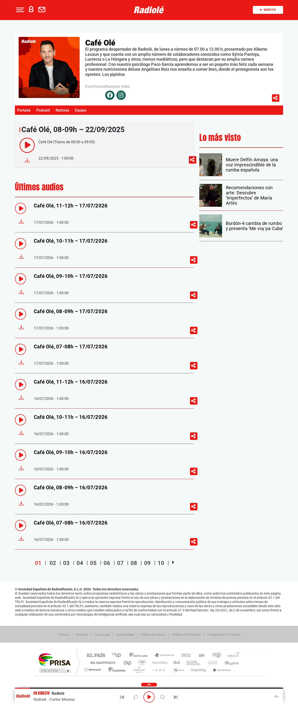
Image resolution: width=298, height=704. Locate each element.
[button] (19, 10)
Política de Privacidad (186, 634)
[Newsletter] (42, 10)
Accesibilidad (125, 634)
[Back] (122, 697)
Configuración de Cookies (223, 634)
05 (93, 563)
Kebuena (227, 662)
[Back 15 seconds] (135, 697)
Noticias (62, 110)
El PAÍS (96, 655)
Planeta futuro (211, 662)
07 (120, 563)
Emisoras (82, 634)
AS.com (199, 655)
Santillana (140, 655)
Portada (23, 110)
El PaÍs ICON (158, 669)
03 (66, 563)
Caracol (232, 655)
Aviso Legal (102, 634)
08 (134, 563)
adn (214, 655)
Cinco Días (159, 662)
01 (38, 563)
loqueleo (198, 669)
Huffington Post (102, 662)
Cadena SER (185, 655)
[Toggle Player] (276, 696)
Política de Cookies (153, 634)
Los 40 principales (118, 655)
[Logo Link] (149, 10)
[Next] (175, 697)
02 (53, 563)
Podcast (43, 110)
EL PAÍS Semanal (194, 662)
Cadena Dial (177, 662)
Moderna (116, 669)
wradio (141, 662)
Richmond (93, 669)
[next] (173, 562)
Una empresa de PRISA (54, 659)
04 (80, 563)
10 (161, 563)
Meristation (221, 669)
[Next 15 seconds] (162, 697)
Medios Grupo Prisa (54, 670)
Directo (270, 9)
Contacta (63, 634)
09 (147, 563)
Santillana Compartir (164, 655)
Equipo (80, 110)
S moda (178, 669)
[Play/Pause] (149, 697)
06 (107, 563)
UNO (128, 662)
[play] (27, 145)
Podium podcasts (138, 669)
